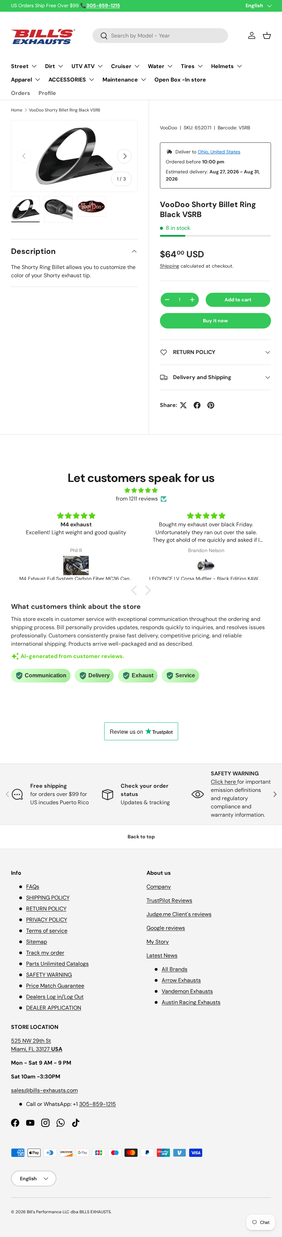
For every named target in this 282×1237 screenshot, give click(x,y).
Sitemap (36, 941)
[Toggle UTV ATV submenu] (100, 66)
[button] (266, 35)
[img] (141, 490)
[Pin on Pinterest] (211, 405)
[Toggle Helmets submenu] (239, 66)
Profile (47, 93)
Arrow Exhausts (181, 980)
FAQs (32, 886)
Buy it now (215, 321)
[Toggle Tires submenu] (200, 66)
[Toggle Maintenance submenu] (143, 79)
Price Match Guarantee (55, 985)
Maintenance (120, 79)
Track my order (45, 952)
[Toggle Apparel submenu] (37, 79)
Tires (188, 66)
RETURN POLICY (46, 908)
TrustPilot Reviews (169, 900)
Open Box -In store (180, 79)
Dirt (50, 66)
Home (16, 110)
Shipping (169, 266)
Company (159, 886)
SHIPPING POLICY (47, 897)
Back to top (141, 836)
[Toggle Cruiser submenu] (137, 66)
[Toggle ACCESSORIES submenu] (91, 79)
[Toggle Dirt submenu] (60, 66)
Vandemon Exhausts (187, 991)
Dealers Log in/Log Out (55, 996)
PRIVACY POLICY (46, 919)
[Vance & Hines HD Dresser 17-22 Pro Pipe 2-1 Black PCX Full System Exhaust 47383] (206, 565)
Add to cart (238, 300)
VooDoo (168, 128)
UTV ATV (83, 66)
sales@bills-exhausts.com (44, 1090)
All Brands (174, 969)
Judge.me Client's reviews (179, 914)
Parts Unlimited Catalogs (57, 963)
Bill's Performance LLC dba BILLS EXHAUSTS (69, 1212)
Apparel (21, 79)
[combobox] (160, 35)
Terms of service (46, 930)
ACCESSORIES (67, 79)
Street (20, 66)
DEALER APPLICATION (53, 1007)
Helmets (222, 66)
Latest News (162, 955)
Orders (20, 93)
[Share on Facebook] (197, 405)
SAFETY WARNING (49, 974)
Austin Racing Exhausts (191, 1002)
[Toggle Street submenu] (34, 66)
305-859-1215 (97, 1104)
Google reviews (166, 928)
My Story (158, 941)
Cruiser (121, 66)
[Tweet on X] (183, 405)
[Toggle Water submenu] (170, 66)
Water (156, 66)
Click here (224, 781)
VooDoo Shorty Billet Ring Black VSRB (64, 110)
